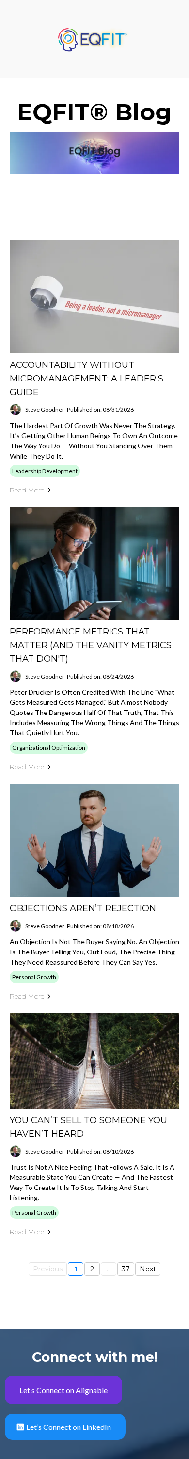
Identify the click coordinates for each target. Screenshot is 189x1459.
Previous (48, 1269)
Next (148, 1269)
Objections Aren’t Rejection (83, 908)
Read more (27, 490)
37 (126, 1269)
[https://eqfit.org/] (94, 38)
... (109, 1269)
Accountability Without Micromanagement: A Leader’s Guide (86, 378)
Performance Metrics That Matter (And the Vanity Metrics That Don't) (91, 645)
